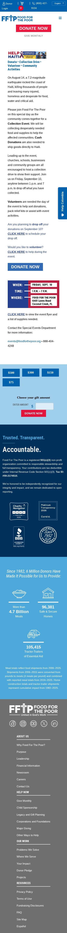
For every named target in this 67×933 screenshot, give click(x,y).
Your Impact (23, 863)
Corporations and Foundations (33, 821)
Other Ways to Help (28, 835)
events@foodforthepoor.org (24, 341)
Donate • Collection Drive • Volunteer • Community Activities (24, 65)
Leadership (23, 758)
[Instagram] (23, 723)
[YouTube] (33, 723)
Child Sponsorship (27, 807)
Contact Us (23, 786)
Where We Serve (26, 856)
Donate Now (33, 28)
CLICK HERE (16, 233)
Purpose (21, 751)
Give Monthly (33, 35)
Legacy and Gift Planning (31, 814)
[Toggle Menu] (60, 18)
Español (21, 926)
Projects (21, 877)
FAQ (19, 912)
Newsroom (23, 772)
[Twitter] (44, 723)
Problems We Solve (28, 849)
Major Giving (24, 828)
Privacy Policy (25, 891)
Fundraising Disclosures (30, 905)
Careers (21, 779)
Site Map (22, 919)
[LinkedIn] (54, 723)
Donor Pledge (24, 870)
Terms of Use (24, 898)
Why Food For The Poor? (31, 744)
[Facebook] (12, 723)
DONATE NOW (25, 266)
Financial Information (28, 765)
